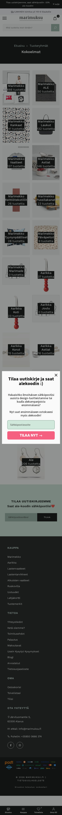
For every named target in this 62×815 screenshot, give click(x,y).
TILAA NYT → (31, 435)
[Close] (56, 375)
